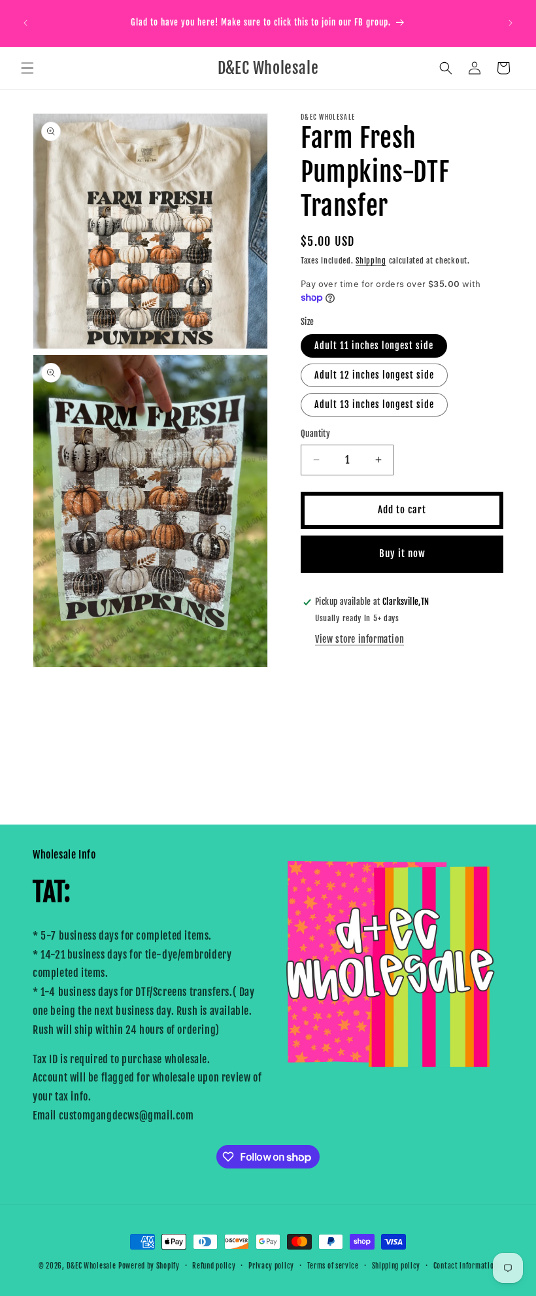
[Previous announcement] (25, 23)
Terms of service (333, 1265)
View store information (359, 639)
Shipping (371, 260)
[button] (27, 68)
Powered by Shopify (149, 1265)
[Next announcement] (510, 23)
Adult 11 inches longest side (373, 345)
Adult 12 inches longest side (374, 375)
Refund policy (213, 1265)
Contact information (465, 1265)
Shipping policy (396, 1265)
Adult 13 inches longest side (374, 404)
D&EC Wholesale (91, 1265)
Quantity (315, 433)
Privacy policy (271, 1265)
